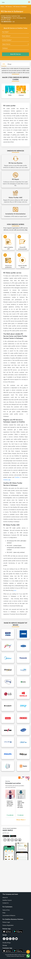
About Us (5, 897)
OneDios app (7, 480)
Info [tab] (4, 64)
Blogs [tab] (9, 64)
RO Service (9, 6)
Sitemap (4, 945)
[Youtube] (16, 938)
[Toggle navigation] (29, 2)
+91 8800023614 (6, 21)
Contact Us (5, 903)
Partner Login (6, 922)
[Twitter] (7, 938)
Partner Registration (8, 925)
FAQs (3, 913)
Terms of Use (6, 910)
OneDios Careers (7, 900)
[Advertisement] (15, 876)
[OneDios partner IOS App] (7, 931)
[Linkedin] (13, 938)
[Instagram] (10, 938)
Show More (20, 820)
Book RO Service (15, 54)
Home (2, 6)
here (15, 590)
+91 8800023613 (6, 18)
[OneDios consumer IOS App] (7, 951)
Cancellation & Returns (8, 915)
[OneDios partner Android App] (18, 931)
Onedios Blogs (6, 942)
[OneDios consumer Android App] (18, 951)
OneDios (17, 477)
